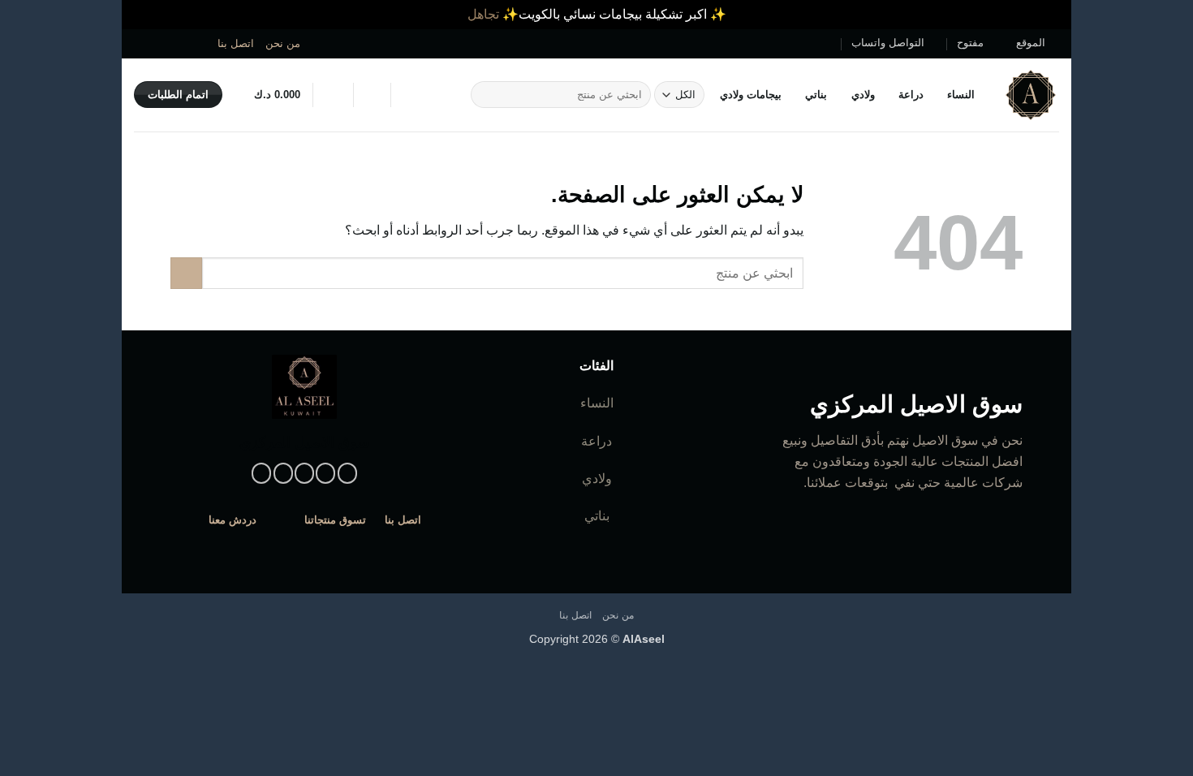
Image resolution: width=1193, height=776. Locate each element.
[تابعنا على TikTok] (188, 43)
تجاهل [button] (483, 14)
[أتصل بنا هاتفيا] (157, 43)
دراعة (911, 94)
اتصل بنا (235, 43)
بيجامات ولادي (751, 94)
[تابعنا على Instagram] (204, 43)
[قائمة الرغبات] (371, 95)
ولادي (862, 94)
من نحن (282, 43)
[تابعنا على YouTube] (142, 43)
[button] (333, 95)
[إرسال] (485, 95)
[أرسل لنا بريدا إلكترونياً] (173, 43)
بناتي (816, 94)
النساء (961, 94)
